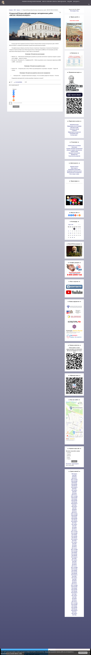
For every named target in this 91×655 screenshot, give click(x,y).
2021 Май (74, 525)
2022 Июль (74, 546)
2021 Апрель (74, 524)
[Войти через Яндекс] (14, 96)
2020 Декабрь (74, 518)
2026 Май (74, 614)
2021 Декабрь (74, 536)
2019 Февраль (74, 487)
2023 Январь (74, 555)
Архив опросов (75, 463)
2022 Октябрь (74, 551)
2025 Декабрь (74, 607)
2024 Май (74, 579)
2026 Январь (74, 608)
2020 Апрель (74, 506)
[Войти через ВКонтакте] (14, 93)
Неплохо (69, 455)
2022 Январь (74, 537)
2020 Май (74, 508)
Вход (77, 10)
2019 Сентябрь (74, 496)
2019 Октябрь (74, 497)
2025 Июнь (74, 598)
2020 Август (74, 512)
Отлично (69, 452)
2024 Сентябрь (74, 585)
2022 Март (74, 540)
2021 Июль (74, 528)
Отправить (16, 106)
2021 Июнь (74, 527)
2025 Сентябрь (74, 603)
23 (74, 235)
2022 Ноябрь (74, 552)
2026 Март (74, 611)
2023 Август (74, 565)
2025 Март (74, 594)
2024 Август (74, 583)
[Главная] (3, 4)
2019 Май (74, 491)
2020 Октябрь (74, 515)
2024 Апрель (74, 577)
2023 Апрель (74, 559)
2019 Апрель (74, 490)
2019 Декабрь (74, 500)
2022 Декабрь (74, 554)
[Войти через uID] (14, 91)
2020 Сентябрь (74, 513)
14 (70, 233)
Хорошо (69, 454)
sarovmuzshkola (18, 82)
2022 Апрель (74, 542)
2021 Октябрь (74, 533)
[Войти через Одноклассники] (14, 100)
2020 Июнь (74, 509)
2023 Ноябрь (74, 570)
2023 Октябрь (74, 568)
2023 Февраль (74, 557)
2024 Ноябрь (74, 588)
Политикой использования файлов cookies (11, 653)
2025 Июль (74, 600)
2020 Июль (74, 510)
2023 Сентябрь (74, 567)
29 (72, 237)
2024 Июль (74, 582)
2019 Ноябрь (74, 499)
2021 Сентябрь (74, 531)
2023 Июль (74, 564)
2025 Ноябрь (74, 605)
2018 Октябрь (74, 481)
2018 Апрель (74, 473)
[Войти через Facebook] (14, 95)
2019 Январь (74, 485)
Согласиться (83, 652)
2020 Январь (74, 502)
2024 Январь (74, 573)
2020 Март (74, 505)
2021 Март (74, 522)
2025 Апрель (74, 595)
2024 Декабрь (74, 589)
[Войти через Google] (14, 98)
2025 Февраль (74, 592)
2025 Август (74, 601)
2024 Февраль (74, 574)
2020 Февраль (74, 503)
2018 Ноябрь (74, 482)
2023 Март (74, 558)
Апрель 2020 (70, 224)
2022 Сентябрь (74, 549)
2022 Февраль (74, 539)
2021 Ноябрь (74, 534)
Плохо (68, 457)
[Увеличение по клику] (35, 40)
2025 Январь (74, 591)
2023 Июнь (74, 562)
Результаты (68, 463)
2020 (15, 10)
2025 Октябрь (74, 604)
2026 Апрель (74, 613)
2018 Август (74, 478)
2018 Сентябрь (74, 479)
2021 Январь (74, 519)
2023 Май (74, 561)
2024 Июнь (74, 580)
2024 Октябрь (74, 586)
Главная (11, 10)
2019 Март (74, 488)
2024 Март (74, 576)
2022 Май (74, 543)
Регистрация (73, 10)
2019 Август (74, 494)
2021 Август (74, 530)
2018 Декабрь (74, 484)
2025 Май (74, 597)
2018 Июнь (74, 476)
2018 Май (74, 475)
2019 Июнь (74, 493)
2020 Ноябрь (74, 516)
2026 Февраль (74, 610)
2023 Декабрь (74, 571)
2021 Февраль (74, 521)
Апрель (18, 10)
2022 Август (74, 548)
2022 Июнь (74, 545)
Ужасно (68, 458)
